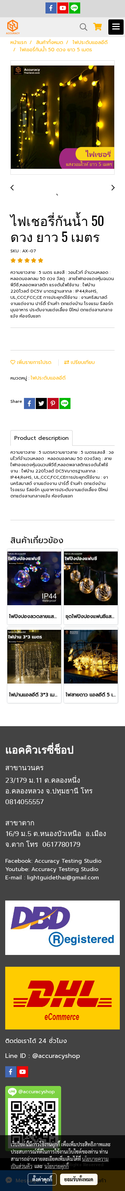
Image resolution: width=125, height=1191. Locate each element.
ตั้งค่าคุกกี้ (42, 1179)
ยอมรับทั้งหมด (78, 1179)
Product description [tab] (41, 438)
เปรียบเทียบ (82, 362)
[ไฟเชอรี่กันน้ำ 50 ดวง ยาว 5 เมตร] (62, 118)
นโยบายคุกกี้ (56, 1166)
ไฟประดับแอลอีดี (48, 378)
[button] (81, 27)
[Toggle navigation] (116, 27)
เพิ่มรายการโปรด (33, 362)
